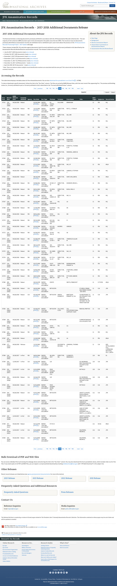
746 (66, 88)
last (82, 88)
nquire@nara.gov (13, 509)
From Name (70, 99)
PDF (35, 104)
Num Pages (94, 98)
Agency (30, 99)
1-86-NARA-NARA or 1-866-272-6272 (58, 583)
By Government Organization (10, 549)
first (35, 88)
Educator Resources (58, 12)
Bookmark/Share (103, 2)
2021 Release (95, 478)
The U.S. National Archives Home (24, 5)
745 (63, 88)
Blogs (64, 573)
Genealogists (25, 545)
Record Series (110, 99)
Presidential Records (8, 553)
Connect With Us (58, 570)
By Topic (5, 545)
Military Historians (26, 547)
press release (29, 52)
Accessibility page (42, 527)
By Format (5, 547)
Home (4, 20)
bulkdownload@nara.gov (70, 464)
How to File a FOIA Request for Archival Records (49, 559)
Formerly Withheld (23, 98)
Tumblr (58, 573)
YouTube (61, 573)
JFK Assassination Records (26, 20)
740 (47, 88)
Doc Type (44, 99)
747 (69, 88)
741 (50, 88)
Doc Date (36, 99)
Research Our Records (11, 12)
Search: (83, 92)
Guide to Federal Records (47, 551)
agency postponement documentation (38, 474)
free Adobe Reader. (20, 525)
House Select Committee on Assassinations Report (99, 45)
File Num (52, 99)
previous (40, 88)
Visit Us (81, 12)
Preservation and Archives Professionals (28, 550)
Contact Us (112, 2)
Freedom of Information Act (63, 579)
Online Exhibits (6, 561)
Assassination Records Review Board (102, 48)
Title (80, 99)
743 (57, 88)
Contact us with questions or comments (11, 534)
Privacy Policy (51, 579)
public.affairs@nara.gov (72, 509)
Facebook (50, 573)
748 (72, 88)
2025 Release (9, 478)
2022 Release (66, 478)
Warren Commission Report (99, 42)
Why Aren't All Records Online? (49, 557)
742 (53, 88)
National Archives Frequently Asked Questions (48, 548)
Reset (113, 92)
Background (94, 40)
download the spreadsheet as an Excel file (62, 80)
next (78, 88)
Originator (101, 99)
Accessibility (44, 579)
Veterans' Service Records (35, 12)
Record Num (9, 98)
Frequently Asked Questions (16, 492)
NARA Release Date (15, 97)
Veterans (24, 555)
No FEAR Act (74, 579)
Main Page (94, 38)
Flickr (67, 573)
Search (112, 5)
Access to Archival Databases (10, 556)
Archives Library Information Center (10, 558)
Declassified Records (46, 553)
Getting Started (45, 545)
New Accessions (64, 547)
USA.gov (80, 579)
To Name (60, 99)
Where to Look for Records (48, 555)
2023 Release (38, 478)
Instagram (56, 573)
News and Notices (64, 545)
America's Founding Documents (105, 12)
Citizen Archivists (92, 2)
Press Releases (67, 492)
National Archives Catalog (9, 551)
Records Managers (27, 553)
